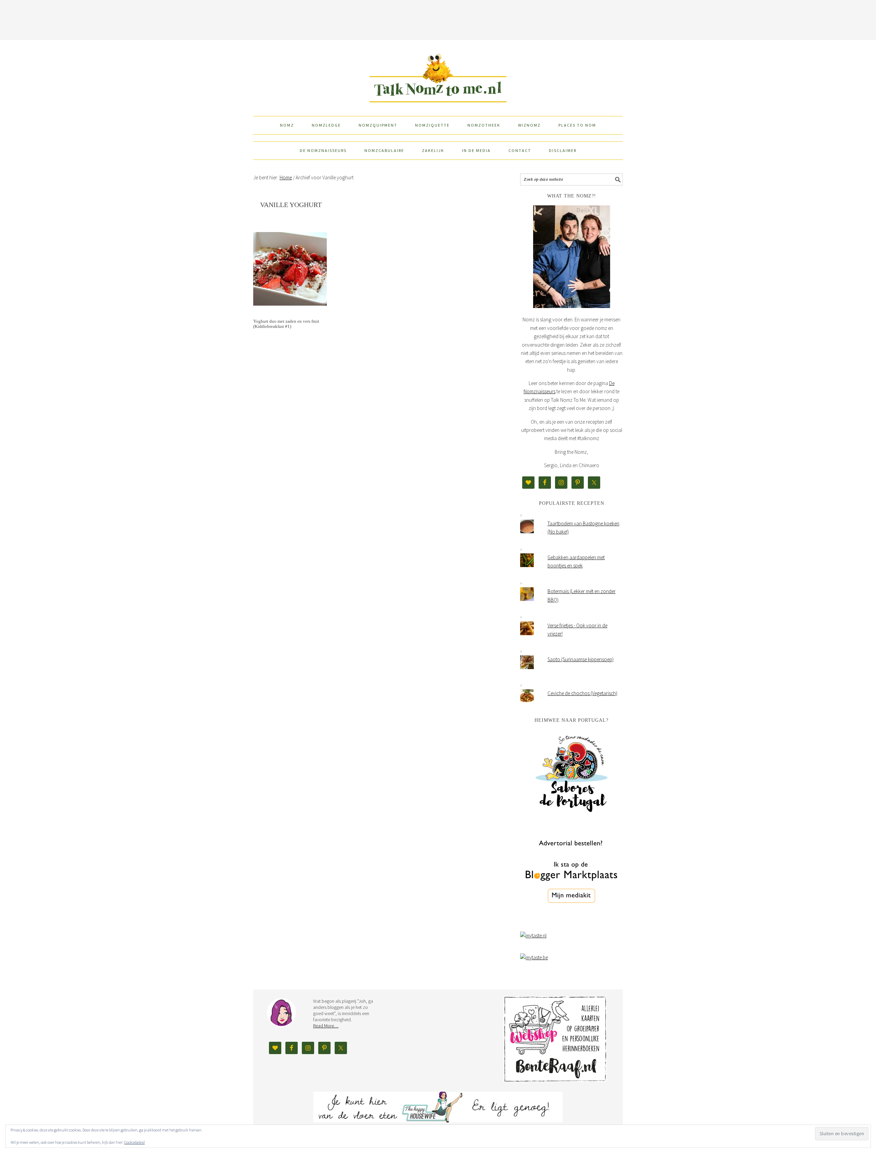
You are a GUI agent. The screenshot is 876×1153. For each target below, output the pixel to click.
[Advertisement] (438, 18)
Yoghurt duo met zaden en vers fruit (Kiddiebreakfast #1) (286, 324)
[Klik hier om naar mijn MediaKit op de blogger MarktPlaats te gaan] (571, 920)
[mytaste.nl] (533, 935)
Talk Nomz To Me (438, 75)
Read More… (325, 1026)
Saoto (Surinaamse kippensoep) (581, 659)
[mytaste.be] (534, 957)
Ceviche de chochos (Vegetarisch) (582, 693)
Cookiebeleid (134, 1142)
